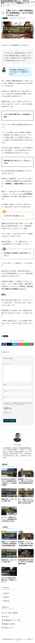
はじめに (5, 18)
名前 (5, 384)
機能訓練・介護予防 (9, 624)
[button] (3, 344)
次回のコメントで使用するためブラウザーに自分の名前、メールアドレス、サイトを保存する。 (18, 403)
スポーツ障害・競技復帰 (11, 612)
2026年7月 (6, 593)
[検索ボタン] (32, 2)
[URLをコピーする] (31, 344)
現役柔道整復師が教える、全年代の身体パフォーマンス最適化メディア (15, 2)
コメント (6, 364)
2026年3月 (6, 597)
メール (5, 391)
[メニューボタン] (34, 2)
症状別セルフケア (9, 627)
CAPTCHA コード (7, 412)
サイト (5, 397)
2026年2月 (6, 601)
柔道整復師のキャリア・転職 (12, 620)
